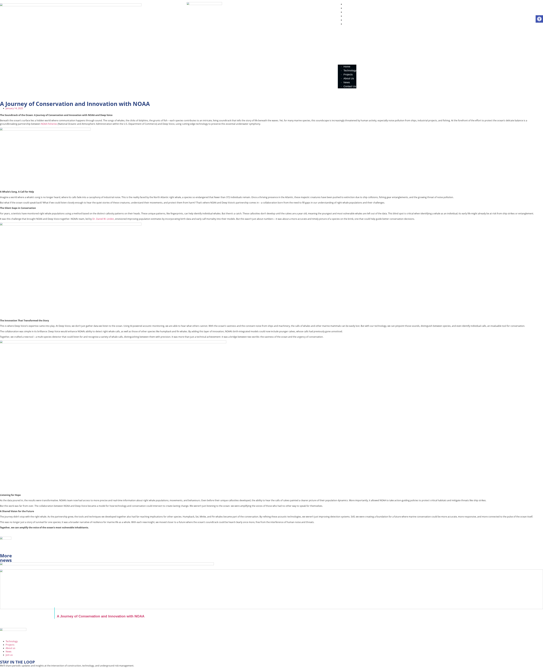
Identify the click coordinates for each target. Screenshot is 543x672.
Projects (348, 12)
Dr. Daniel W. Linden (103, 218)
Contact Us (349, 23)
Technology (349, 8)
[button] (347, 45)
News (346, 20)
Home (346, 4)
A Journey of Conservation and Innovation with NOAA (100, 616)
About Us (348, 16)
